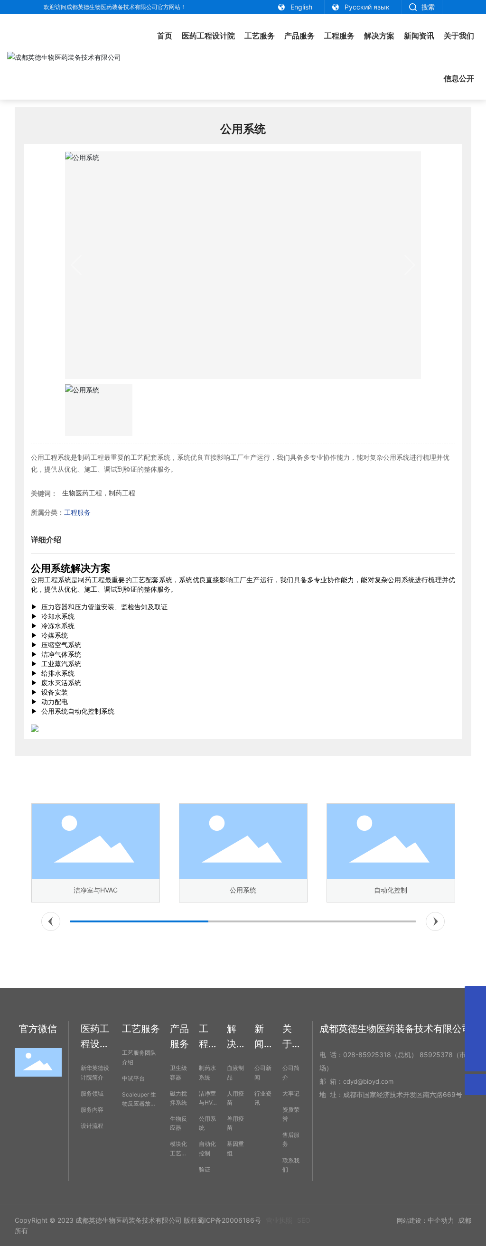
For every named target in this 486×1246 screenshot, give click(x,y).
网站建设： (412, 1220)
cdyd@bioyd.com (368, 1081)
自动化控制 (390, 890)
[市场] (475, 1018)
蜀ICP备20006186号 (229, 1220)
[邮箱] (475, 996)
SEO (303, 1220)
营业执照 (279, 1220)
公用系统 (243, 890)
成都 (464, 1220)
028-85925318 (367, 1055)
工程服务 (77, 512)
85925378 (436, 1055)
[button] (50, 921)
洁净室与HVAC (96, 890)
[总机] (475, 1039)
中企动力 (441, 1220)
